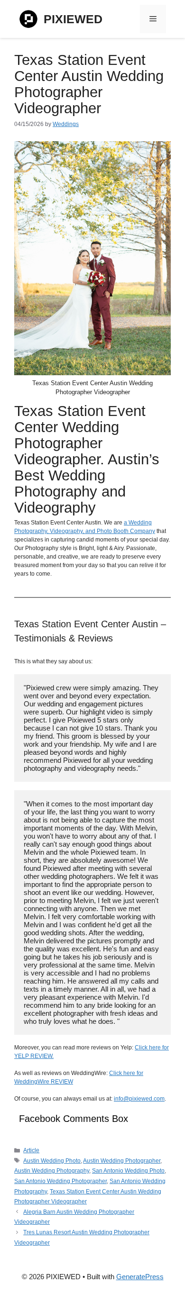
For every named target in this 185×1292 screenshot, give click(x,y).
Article (31, 1150)
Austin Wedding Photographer (121, 1160)
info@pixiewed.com (139, 1098)
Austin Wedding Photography (51, 1170)
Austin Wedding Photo (52, 1160)
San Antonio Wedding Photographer (60, 1181)
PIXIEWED (73, 19)
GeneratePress (140, 1277)
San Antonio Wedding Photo (128, 1170)
